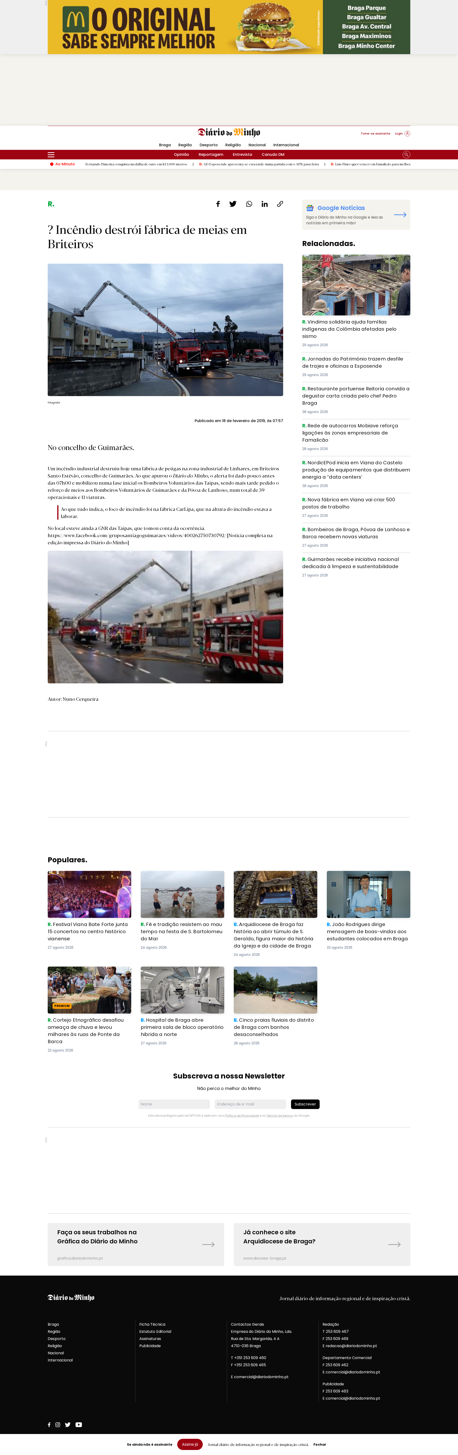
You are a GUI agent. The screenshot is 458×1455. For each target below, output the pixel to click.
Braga (165, 145)
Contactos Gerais (247, 1324)
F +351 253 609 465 (248, 1365)
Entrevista (242, 154)
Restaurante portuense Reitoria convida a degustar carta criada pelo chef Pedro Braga (352, 390)
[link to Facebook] (49, 1424)
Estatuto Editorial (155, 1331)
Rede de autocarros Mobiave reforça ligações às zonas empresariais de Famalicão (356, 427)
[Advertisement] (229, 90)
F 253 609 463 (335, 1391)
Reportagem (211, 154)
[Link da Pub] (229, 27)
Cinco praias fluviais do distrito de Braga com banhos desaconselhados (273, 972)
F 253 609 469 (335, 1338)
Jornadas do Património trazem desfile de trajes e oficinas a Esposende (351, 360)
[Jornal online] (72, 135)
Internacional (286, 145)
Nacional (257, 145)
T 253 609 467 (336, 1331)
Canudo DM (273, 154)
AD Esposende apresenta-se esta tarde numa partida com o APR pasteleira (190, 164)
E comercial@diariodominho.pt (260, 1377)
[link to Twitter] (68, 1424)
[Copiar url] (280, 204)
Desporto (209, 145)
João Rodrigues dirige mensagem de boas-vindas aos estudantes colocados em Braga (366, 879)
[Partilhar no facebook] (217, 204)
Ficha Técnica (152, 1324)
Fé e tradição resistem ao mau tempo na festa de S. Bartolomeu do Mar (180, 876)
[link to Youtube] (78, 1424)
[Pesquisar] (406, 154)
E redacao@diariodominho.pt (350, 1346)
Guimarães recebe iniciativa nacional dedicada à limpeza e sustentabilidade (350, 561)
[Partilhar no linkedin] (265, 204)
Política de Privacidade (242, 1116)
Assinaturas (150, 1338)
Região (185, 145)
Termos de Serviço (279, 1116)
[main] (229, 733)
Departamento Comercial (347, 1358)
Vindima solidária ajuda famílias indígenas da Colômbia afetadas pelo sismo (346, 260)
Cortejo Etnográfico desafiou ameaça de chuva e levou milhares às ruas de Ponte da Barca (88, 975)
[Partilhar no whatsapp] (249, 204)
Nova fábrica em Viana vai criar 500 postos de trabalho (356, 499)
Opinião (181, 154)
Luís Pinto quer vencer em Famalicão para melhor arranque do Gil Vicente (320, 164)
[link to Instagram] (57, 1424)
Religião (233, 145)
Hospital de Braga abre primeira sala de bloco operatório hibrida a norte (179, 972)
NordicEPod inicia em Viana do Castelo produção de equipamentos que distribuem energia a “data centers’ (355, 464)
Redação (331, 1324)
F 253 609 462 (335, 1365)
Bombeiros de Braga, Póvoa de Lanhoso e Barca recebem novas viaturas (348, 531)
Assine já (190, 1444)
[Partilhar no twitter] (233, 204)
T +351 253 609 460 (248, 1358)
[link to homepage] (229, 133)
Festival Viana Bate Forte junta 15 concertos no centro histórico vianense (86, 876)
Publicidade (150, 1346)
